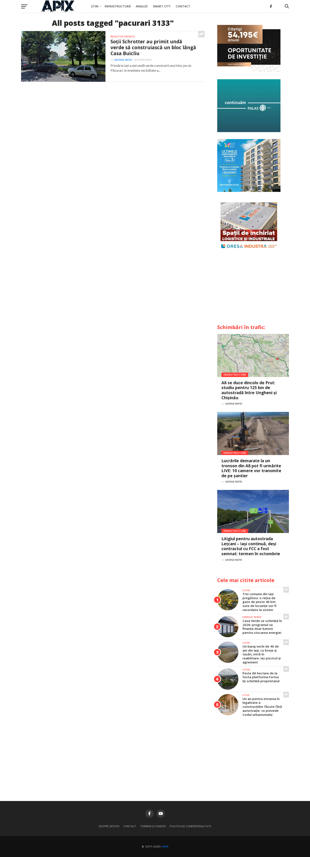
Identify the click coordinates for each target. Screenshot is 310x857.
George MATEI (123, 60)
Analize (142, 6)
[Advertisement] (253, 288)
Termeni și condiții (153, 826)
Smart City (162, 6)
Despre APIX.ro (109, 826)
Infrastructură (118, 6)
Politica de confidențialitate (190, 826)
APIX (165, 846)
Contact (183, 6)
